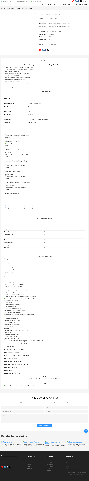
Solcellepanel (50, 464)
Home (2, 8)
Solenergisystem (50, 462)
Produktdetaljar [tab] (44, 60)
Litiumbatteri (49, 468)
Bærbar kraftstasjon (51, 466)
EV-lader (49, 459)
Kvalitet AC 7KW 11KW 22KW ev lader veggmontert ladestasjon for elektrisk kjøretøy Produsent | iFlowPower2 (55, 446)
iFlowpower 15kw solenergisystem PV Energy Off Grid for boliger (19, 8)
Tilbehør (49, 470)
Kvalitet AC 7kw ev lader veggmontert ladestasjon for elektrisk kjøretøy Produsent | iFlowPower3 (33, 445)
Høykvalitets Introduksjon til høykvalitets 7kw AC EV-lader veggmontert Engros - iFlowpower (77, 445)
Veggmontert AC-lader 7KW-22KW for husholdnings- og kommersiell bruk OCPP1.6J (11, 445)
